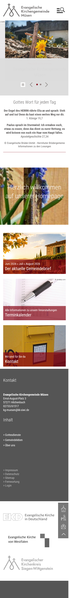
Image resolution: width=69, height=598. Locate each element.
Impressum (11, 473)
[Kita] (61, 517)
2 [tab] (39, 84)
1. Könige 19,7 (33, 122)
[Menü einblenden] (58, 10)
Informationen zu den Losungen (33, 153)
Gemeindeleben (13, 443)
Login (8, 488)
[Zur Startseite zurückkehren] (25, 4)
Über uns (10, 448)
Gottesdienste (13, 437)
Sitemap (9, 480)
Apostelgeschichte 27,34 (33, 140)
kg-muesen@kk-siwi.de (16, 412)
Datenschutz (12, 477)
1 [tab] (36, 84)
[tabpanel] (34, 50)
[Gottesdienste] (61, 508)
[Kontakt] (61, 526)
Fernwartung (12, 484)
